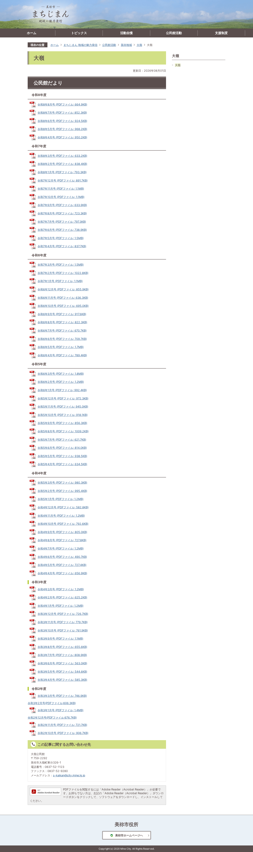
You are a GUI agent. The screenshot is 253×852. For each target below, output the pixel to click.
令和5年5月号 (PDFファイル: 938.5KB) (62, 456)
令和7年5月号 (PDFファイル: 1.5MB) (61, 238)
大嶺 (139, 45)
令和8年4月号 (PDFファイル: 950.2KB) (62, 137)
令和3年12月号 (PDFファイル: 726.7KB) (63, 613)
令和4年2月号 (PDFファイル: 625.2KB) (62, 597)
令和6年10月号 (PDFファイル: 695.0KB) (63, 305)
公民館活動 (174, 33)
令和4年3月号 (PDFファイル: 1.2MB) (61, 589)
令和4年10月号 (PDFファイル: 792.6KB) (63, 523)
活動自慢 (126, 33)
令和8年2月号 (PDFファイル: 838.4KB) (62, 163)
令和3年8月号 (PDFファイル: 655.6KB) (62, 647)
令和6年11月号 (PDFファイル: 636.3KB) (63, 297)
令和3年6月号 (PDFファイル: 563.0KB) (62, 663)
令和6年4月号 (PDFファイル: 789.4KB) (62, 355)
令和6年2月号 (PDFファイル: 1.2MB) (61, 381)
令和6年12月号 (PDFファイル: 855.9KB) (63, 289)
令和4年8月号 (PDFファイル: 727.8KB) (62, 540)
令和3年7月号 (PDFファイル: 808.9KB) (62, 655)
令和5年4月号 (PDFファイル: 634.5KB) (62, 464)
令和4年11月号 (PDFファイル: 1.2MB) (61, 515)
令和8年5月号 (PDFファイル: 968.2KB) (62, 129)
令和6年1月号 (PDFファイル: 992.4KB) (62, 390)
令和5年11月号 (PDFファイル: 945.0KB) (63, 406)
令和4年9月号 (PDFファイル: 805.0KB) (62, 532)
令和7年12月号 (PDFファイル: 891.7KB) (63, 180)
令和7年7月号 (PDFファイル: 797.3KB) (62, 221)
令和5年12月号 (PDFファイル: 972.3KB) (63, 398)
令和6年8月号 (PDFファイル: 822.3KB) (62, 322)
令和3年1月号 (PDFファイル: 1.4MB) (60, 710)
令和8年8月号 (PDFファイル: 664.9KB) (62, 104)
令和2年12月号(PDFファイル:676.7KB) (52, 717)
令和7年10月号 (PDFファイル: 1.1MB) (61, 197)
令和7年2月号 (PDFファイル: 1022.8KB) (63, 273)
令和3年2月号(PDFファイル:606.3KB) (52, 703)
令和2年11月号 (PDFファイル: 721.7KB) (62, 724)
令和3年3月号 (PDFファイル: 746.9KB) (62, 695)
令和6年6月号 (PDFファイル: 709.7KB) (62, 338)
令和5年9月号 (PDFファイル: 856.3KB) (62, 423)
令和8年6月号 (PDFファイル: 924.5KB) (62, 121)
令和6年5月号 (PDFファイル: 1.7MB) (61, 347)
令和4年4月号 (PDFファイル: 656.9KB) (62, 573)
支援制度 (221, 33)
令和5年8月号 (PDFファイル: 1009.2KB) (63, 431)
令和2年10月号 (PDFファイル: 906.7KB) (63, 733)
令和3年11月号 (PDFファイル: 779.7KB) (63, 622)
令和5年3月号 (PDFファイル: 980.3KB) (62, 482)
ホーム (31, 33)
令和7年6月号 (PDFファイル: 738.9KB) (62, 229)
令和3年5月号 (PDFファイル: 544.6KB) (62, 671)
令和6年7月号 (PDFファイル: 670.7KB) (62, 330)
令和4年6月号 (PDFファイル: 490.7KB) (62, 556)
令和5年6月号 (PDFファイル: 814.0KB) (62, 447)
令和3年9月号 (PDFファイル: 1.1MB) (60, 638)
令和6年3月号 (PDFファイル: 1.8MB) (61, 373)
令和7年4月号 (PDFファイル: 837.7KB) (62, 246)
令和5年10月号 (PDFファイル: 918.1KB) (63, 414)
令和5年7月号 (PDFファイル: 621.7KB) (62, 439)
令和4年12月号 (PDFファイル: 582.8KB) (63, 507)
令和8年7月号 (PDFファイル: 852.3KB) (62, 112)
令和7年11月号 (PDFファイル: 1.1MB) (61, 188)
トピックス (79, 33)
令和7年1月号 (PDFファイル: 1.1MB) (60, 281)
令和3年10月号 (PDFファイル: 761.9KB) (63, 630)
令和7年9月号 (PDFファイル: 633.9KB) (62, 205)
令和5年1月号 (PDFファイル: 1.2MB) (60, 499)
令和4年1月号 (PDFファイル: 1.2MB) (60, 605)
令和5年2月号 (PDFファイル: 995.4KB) (62, 491)
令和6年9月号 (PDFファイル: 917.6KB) (62, 314)
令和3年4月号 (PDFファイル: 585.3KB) (62, 679)
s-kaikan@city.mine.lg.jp (69, 775)
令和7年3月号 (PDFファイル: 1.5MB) (61, 264)
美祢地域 (126, 45)
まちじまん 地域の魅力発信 (80, 45)
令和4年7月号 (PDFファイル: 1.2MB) (61, 548)
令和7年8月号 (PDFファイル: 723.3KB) (62, 213)
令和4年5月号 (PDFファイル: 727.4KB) (62, 565)
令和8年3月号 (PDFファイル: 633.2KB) (62, 155)
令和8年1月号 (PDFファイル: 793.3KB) (62, 172)
